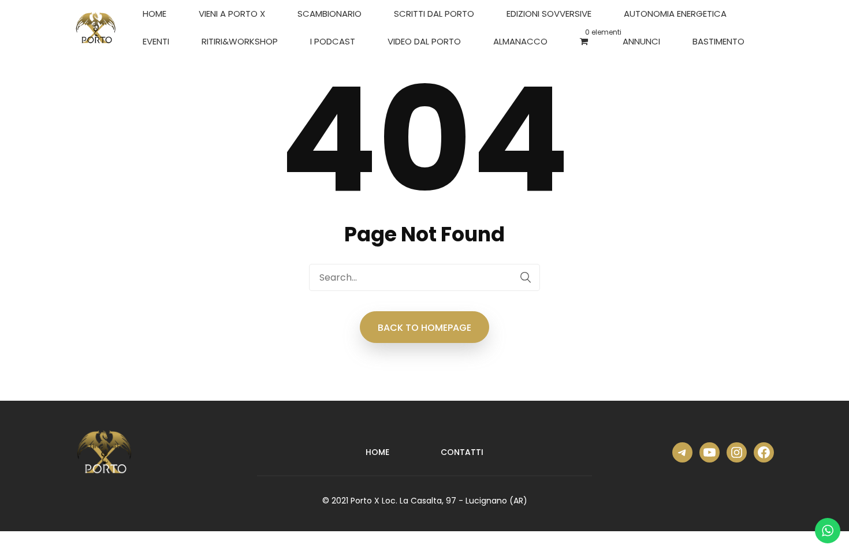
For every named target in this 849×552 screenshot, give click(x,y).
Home (154, 14)
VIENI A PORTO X (232, 14)
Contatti (462, 452)
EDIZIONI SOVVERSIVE (549, 14)
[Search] (525, 277)
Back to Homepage (424, 327)
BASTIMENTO (718, 41)
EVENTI (156, 41)
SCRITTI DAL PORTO (434, 14)
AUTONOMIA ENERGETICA (675, 14)
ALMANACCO (520, 41)
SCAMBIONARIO (329, 14)
